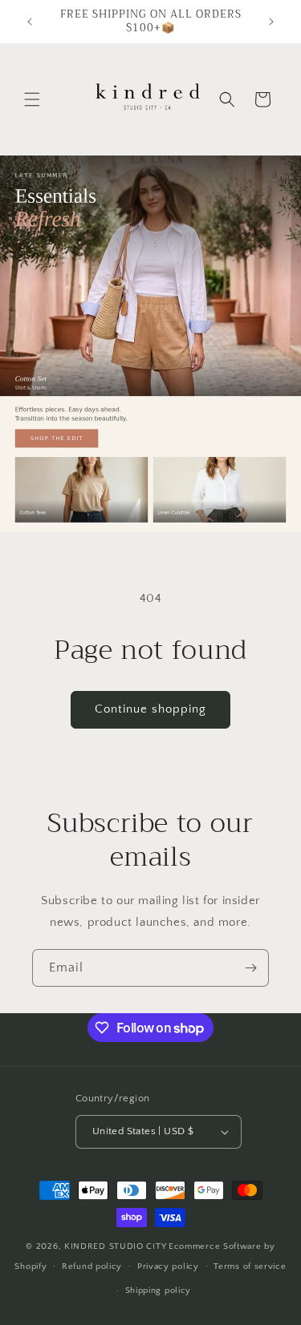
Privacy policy (168, 1266)
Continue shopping (150, 709)
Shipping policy (158, 1290)
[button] (32, 99)
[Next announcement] (271, 21)
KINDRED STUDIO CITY (115, 1246)
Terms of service (250, 1266)
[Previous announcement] (29, 21)
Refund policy (92, 1266)
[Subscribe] (250, 968)
